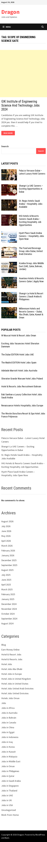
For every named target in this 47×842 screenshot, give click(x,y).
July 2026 (5, 526)
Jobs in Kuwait (8, 751)
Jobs (3, 703)
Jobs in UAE (7, 795)
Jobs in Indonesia (9, 737)
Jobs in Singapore (10, 785)
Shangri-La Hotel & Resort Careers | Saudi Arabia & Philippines (31, 296)
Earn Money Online (10, 649)
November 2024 (9, 608)
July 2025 (5, 574)
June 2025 (6, 579)
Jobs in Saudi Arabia (11, 780)
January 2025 (7, 599)
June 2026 (6, 531)
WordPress (40, 834)
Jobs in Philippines (10, 771)
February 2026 (8, 550)
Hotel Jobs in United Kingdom (16, 678)
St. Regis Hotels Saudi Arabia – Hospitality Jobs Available (30, 203)
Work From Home (10, 814)
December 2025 (8, 560)
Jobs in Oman (8, 766)
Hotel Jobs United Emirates (15, 693)
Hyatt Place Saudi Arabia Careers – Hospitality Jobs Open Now (31, 236)
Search (5, 146)
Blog (3, 644)
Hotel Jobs (6, 664)
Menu (8, 26)
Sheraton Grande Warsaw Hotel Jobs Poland (22, 378)
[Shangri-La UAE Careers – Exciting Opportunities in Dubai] (9, 186)
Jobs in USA (7, 805)
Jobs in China (7, 727)
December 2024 (8, 604)
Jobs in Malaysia (9, 756)
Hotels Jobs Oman (10, 698)
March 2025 (7, 589)
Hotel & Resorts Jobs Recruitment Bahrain (21, 386)
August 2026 (7, 521)
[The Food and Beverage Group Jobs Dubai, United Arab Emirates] (9, 248)
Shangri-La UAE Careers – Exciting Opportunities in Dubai (31, 188)
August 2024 (7, 623)
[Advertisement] (23, 73)
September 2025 (9, 565)
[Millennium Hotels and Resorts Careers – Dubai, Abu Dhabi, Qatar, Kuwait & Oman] (9, 308)
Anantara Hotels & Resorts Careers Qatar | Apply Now (31, 280)
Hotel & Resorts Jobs (11, 659)
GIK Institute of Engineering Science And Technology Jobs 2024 (20, 105)
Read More (8, 133)
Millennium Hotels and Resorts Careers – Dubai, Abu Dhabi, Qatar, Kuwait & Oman (31, 313)
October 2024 (7, 613)
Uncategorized (8, 810)
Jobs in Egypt (7, 732)
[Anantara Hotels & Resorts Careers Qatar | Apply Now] (9, 278)
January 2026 (7, 555)
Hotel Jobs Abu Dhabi (11, 669)
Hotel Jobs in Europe (11, 673)
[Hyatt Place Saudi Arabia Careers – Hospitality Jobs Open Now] (9, 233)
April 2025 (6, 584)
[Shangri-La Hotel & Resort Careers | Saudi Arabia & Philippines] (9, 293)
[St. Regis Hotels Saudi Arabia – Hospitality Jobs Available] (9, 201)
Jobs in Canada (8, 722)
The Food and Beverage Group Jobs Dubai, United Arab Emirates (31, 251)
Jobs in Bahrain (8, 717)
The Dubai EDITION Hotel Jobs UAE (17, 354)
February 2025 (8, 594)
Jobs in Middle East (10, 761)
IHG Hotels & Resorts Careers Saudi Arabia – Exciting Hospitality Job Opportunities (30, 220)
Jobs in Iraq (7, 741)
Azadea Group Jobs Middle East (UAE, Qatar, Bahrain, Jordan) (31, 266)
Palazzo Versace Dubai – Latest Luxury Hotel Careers (32, 172)
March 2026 (7, 545)
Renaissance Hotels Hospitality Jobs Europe (22, 405)
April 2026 (6, 540)
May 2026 (6, 535)
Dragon (10, 11)
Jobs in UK (6, 800)
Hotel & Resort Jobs (11, 654)
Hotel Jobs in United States (14, 683)
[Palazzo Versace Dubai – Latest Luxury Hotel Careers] (9, 170)
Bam (7, 837)
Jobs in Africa (7, 707)
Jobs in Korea (8, 746)
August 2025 (7, 569)
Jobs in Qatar (7, 775)
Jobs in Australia (9, 712)
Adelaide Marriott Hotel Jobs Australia (19, 370)
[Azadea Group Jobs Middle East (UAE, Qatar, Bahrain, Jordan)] (9, 263)
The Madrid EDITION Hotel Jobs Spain (18, 362)
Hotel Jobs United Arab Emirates (17, 688)
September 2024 (9, 618)
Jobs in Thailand (9, 790)
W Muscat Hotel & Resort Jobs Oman (18, 335)
